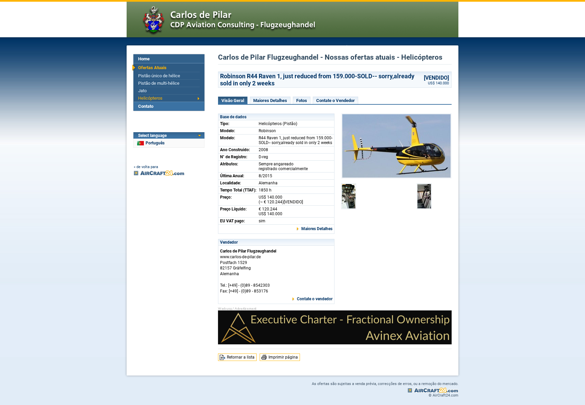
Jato (142, 90)
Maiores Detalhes (270, 100)
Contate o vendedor (314, 299)
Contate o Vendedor (335, 100)
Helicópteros (150, 98)
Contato (145, 106)
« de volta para (146, 167)
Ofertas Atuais (152, 67)
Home (144, 58)
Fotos (301, 100)
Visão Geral (232, 100)
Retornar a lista (241, 357)
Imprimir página (283, 357)
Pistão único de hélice (159, 75)
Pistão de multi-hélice (158, 83)
